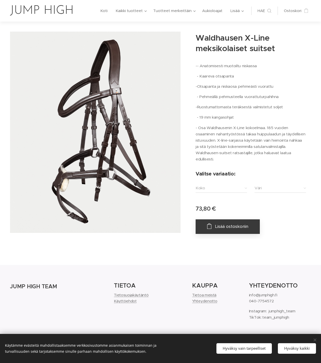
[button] (264, 11)
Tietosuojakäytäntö (131, 295)
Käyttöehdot (125, 301)
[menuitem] (105, 11)
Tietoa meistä (204, 295)
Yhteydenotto (204, 301)
